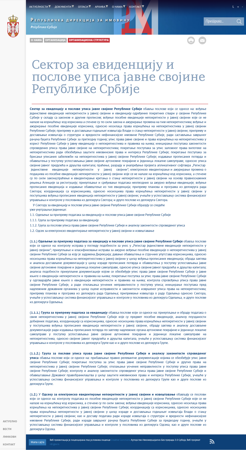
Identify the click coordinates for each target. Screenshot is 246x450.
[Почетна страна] (13, 26)
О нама (36, 40)
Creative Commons (120, 440)
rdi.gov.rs (54, 444)
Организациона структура (89, 40)
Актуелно (10, 421)
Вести (7, 429)
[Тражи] (239, 21)
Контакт (9, 444)
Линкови (9, 437)
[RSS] (211, 441)
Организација (55, 40)
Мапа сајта (37, 442)
